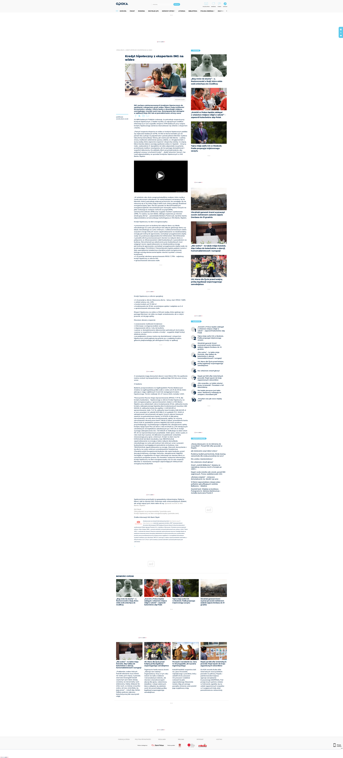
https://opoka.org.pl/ (174, 521)
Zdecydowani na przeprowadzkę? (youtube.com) (152, 511)
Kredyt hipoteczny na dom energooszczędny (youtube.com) (156, 513)
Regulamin (162, 739)
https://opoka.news (148, 523)
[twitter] (341, 32)
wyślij (148, 116)
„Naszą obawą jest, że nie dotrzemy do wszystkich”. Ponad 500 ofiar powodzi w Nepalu (206, 446)
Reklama (181, 739)
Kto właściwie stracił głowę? (202, 462)
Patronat (200, 739)
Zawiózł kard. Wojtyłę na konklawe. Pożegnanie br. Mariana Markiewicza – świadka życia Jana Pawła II (206, 491)
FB (136, 116)
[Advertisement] (171, 28)
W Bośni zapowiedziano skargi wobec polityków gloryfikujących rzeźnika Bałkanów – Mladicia (205, 484)
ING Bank (137, 509)
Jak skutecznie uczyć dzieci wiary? (204, 451)
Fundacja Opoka (124, 739)
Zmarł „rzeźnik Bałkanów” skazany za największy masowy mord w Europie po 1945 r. (206, 467)
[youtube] (341, 35)
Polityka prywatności (143, 739)
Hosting (219, 739)
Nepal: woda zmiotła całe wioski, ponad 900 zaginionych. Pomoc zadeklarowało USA (208, 473)
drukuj (144, 116)
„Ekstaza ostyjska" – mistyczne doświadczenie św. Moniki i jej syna (204, 478)
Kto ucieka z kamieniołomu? (201, 459)
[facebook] (341, 29)
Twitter (140, 116)
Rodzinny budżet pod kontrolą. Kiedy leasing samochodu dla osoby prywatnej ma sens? (208, 455)
